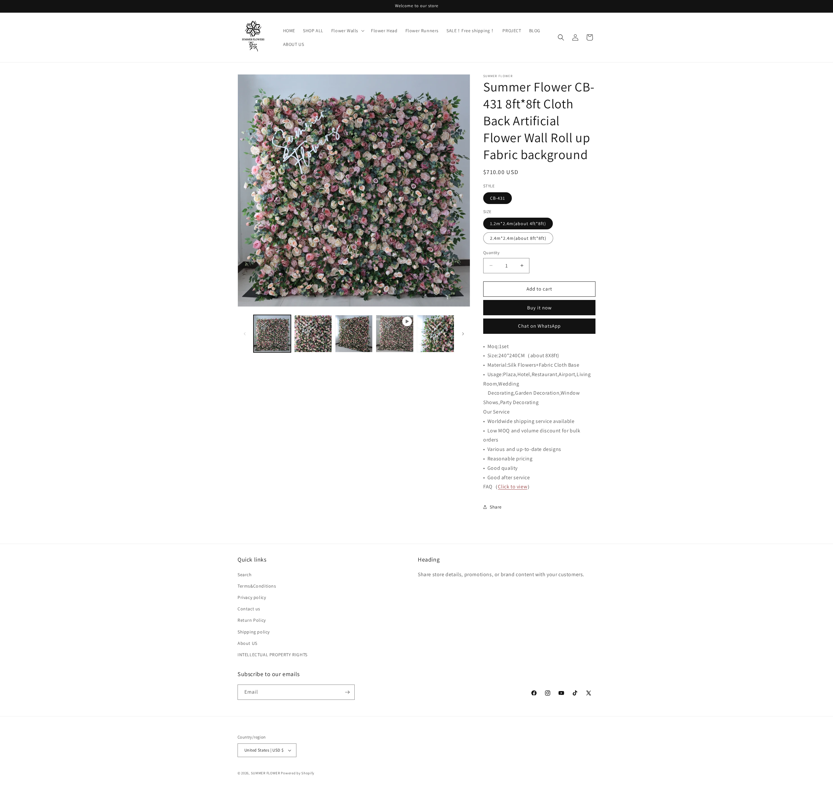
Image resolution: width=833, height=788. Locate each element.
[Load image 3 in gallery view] (354, 333)
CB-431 (497, 198)
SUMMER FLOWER (265, 773)
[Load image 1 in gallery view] (272, 333)
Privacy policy (252, 597)
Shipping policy (254, 632)
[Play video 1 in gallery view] (394, 333)
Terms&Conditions (257, 586)
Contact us (249, 609)
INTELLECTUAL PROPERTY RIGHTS (272, 655)
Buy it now (539, 308)
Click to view (512, 486)
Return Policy (252, 620)
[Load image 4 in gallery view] (435, 333)
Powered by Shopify (297, 773)
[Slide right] (463, 334)
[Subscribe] (347, 692)
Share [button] (496, 507)
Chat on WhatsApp (539, 326)
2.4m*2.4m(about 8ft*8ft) (518, 238)
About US (247, 643)
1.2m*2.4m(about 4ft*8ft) (518, 223)
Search (245, 574)
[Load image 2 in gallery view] (313, 333)
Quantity (491, 252)
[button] (347, 30)
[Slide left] (245, 334)
